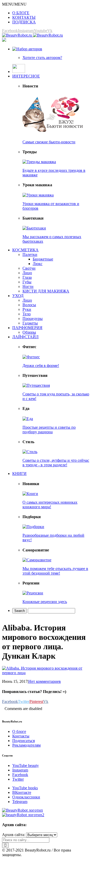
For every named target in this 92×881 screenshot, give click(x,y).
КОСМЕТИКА (25, 250)
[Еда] (27, 418)
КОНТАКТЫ (24, 17)
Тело (26, 314)
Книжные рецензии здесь (44, 601)
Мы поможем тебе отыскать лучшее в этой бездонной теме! (55, 570)
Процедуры (32, 318)
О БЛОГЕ (20, 13)
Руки (26, 309)
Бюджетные (43, 259)
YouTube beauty (25, 765)
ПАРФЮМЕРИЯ (27, 328)
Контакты (20, 736)
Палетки (29, 254)
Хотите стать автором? (42, 57)
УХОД (18, 295)
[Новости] (53, 133)
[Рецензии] (32, 593)
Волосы (29, 305)
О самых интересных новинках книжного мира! (49, 504)
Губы (26, 282)
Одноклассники (26, 797)
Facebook (20, 774)
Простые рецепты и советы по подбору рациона (49, 429)
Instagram (20, 770)
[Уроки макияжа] (38, 195)
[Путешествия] (36, 385)
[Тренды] (39, 162)
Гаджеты (30, 323)
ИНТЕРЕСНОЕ (26, 76)
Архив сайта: (13, 834)
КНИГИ (19, 473)
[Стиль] (29, 452)
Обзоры (29, 332)
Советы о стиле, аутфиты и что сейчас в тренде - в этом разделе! (55, 462)
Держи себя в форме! (40, 365)
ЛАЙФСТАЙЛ (25, 337)
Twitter (18, 779)
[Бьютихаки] (34, 228)
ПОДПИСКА (24, 22)
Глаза (27, 277)
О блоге (19, 731)
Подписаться (23, 740)
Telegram (19, 801)
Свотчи (29, 268)
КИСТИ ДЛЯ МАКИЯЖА (45, 291)
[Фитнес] (31, 357)
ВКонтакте (21, 792)
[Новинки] (30, 493)
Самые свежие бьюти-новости (48, 142)
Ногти (27, 286)
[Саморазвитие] (36, 560)
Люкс (37, 263)
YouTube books (25, 788)
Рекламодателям (26, 745)
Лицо (27, 273)
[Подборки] (33, 526)
